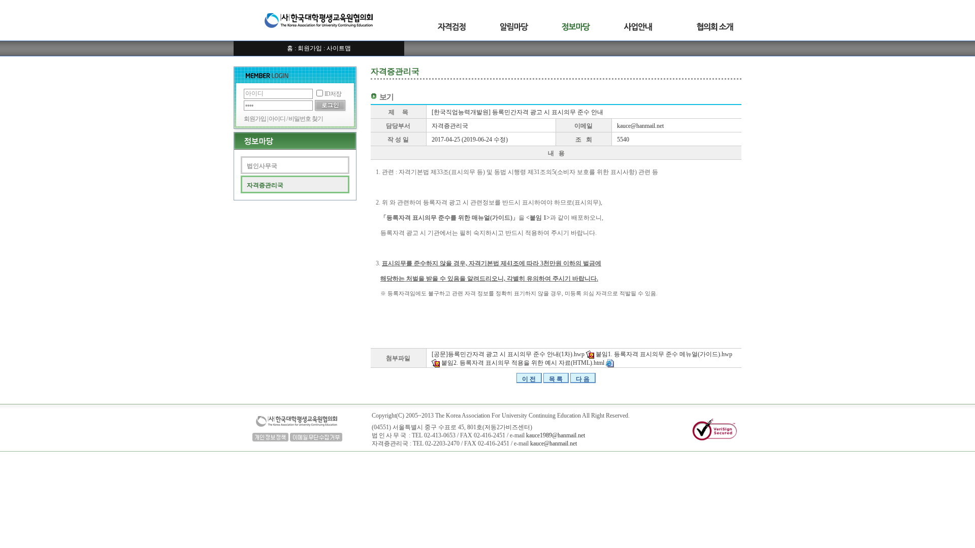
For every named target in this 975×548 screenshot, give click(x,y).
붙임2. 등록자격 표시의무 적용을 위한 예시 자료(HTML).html (523, 362)
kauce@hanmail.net (640, 125)
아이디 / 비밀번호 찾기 (296, 118)
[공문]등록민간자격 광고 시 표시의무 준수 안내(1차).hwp (509, 354)
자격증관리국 (265, 185)
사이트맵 (339, 48)
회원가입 (310, 48)
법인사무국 (262, 165)
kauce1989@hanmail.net (555, 435)
